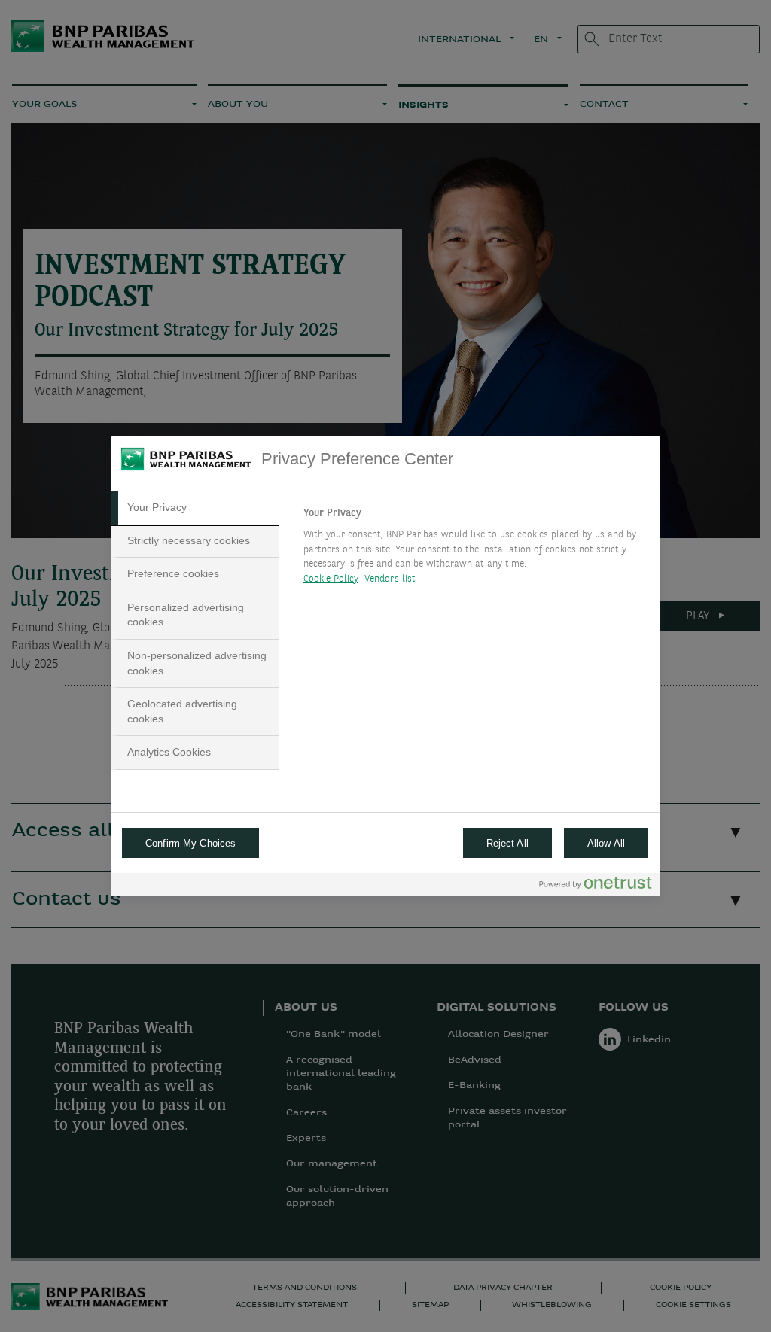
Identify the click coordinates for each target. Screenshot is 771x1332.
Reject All (507, 843)
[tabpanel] (475, 550)
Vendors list (390, 579)
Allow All (606, 843)
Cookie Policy (330, 579)
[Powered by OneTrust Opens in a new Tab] (595, 886)
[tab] (195, 508)
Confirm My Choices (190, 843)
